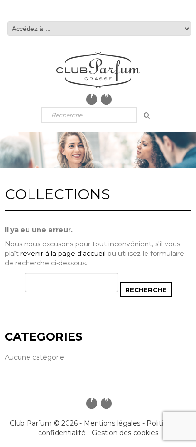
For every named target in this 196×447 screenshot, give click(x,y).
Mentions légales (112, 423)
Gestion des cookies (125, 432)
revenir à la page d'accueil (63, 253)
